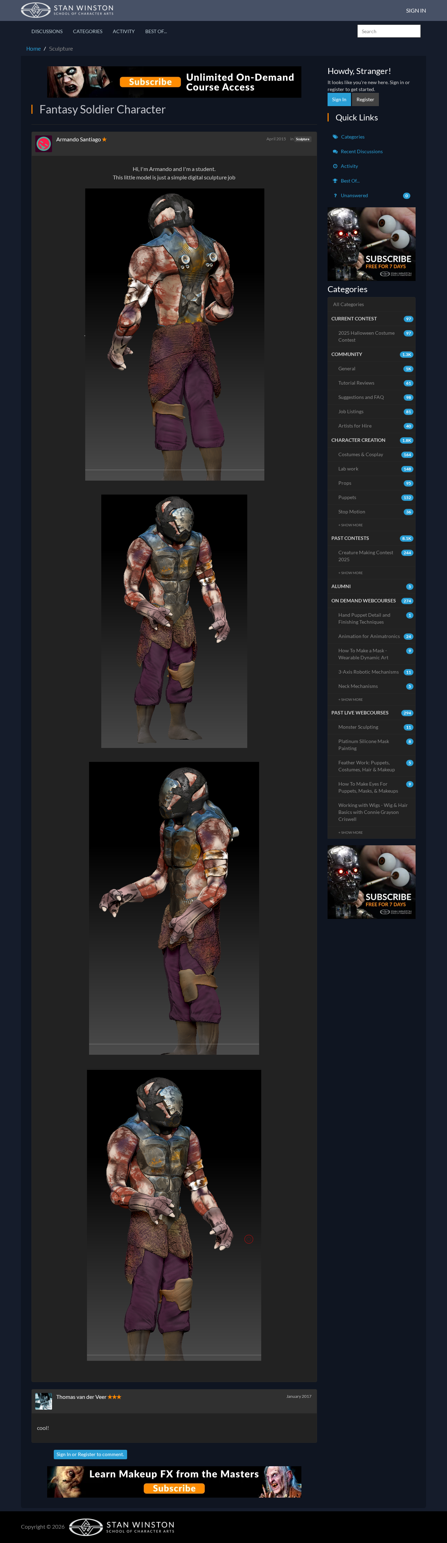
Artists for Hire (374, 426)
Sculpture (302, 139)
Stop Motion (374, 511)
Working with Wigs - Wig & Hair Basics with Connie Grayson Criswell (373, 812)
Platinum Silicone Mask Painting (374, 744)
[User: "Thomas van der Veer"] (45, 1401)
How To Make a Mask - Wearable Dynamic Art (374, 653)
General (374, 368)
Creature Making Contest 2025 (374, 555)
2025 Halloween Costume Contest (374, 336)
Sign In (416, 10)
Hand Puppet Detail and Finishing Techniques (374, 618)
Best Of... (156, 31)
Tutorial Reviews (374, 383)
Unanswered (374, 195)
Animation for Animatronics (374, 636)
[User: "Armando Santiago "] (45, 143)
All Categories (348, 304)
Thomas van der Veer (81, 1396)
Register (87, 1454)
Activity (124, 31)
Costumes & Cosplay (374, 454)
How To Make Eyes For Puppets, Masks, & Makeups (374, 787)
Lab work (374, 469)
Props (374, 483)
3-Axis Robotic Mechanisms (374, 672)
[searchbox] (389, 31)
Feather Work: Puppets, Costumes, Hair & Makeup (374, 765)
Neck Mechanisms (374, 686)
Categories (87, 31)
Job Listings (374, 411)
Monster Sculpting (374, 727)
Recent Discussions (361, 151)
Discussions (47, 31)
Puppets (374, 497)
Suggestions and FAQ (374, 397)
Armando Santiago (79, 139)
